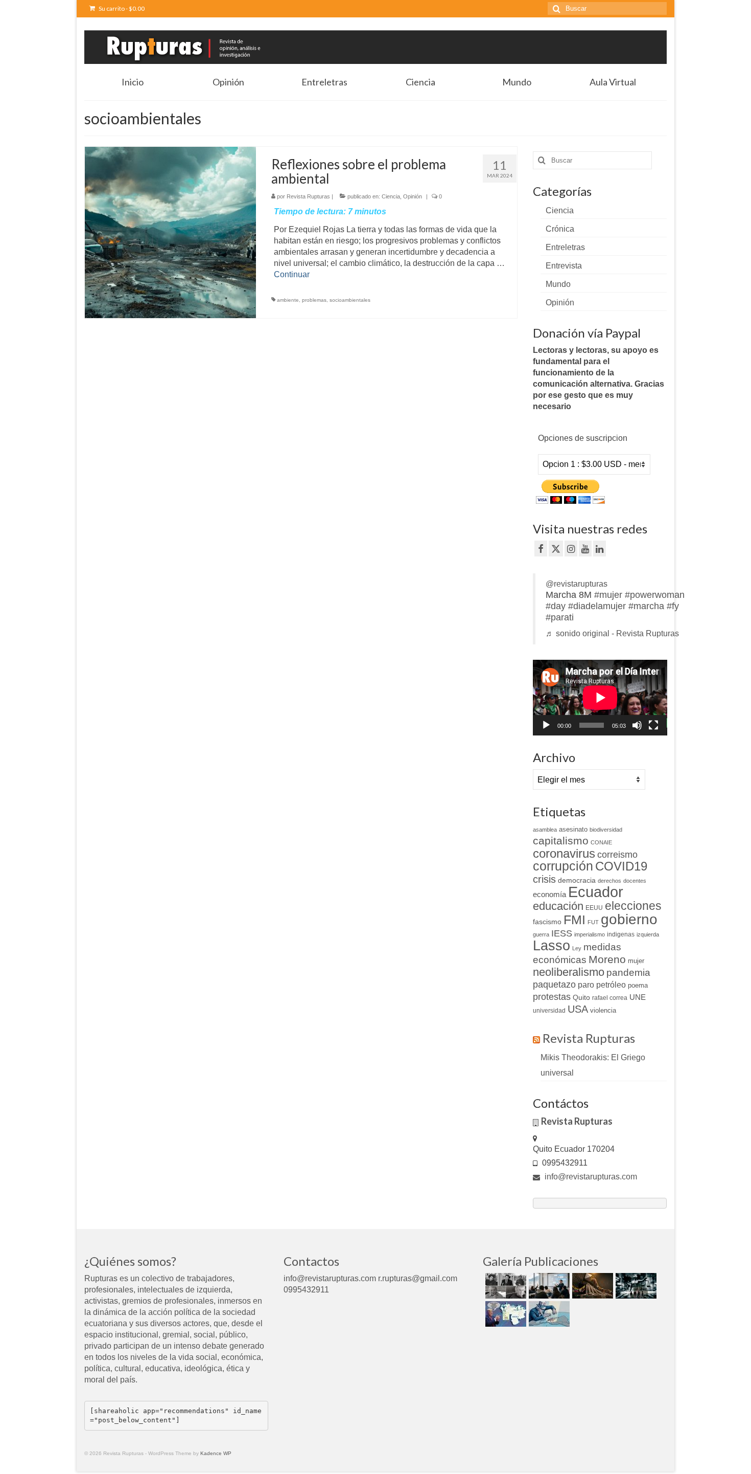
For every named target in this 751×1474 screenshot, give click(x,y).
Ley (576, 948)
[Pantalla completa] (653, 725)
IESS (561, 933)
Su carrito (121, 8)
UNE (637, 997)
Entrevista (564, 265)
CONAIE (601, 842)
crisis (544, 879)
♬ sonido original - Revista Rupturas (612, 633)
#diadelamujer (597, 606)
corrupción (563, 866)
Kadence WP (215, 1453)
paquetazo (554, 984)
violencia (603, 1010)
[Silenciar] (637, 725)
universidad (549, 1010)
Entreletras (565, 247)
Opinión (412, 196)
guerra (541, 934)
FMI (574, 919)
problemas (314, 300)
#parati (560, 617)
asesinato (573, 829)
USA (578, 1009)
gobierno (629, 919)
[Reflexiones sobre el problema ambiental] (170, 232)
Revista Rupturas (308, 196)
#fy (673, 606)
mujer (636, 961)
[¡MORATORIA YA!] (591, 1286)
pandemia (628, 972)
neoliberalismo (568, 972)
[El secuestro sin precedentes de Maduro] (504, 1314)
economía (549, 894)
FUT (593, 922)
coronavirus (564, 853)
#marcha (646, 606)
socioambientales (350, 300)
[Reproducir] (546, 725)
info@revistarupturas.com (590, 1176)
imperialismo (589, 934)
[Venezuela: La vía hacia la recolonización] (548, 1314)
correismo (617, 855)
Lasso (551, 945)
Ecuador (595, 891)
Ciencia (391, 196)
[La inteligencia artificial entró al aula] (548, 1286)
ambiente (288, 300)
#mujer (608, 595)
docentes (634, 881)
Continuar (292, 274)
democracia (577, 880)
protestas (552, 997)
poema (638, 985)
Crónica (560, 229)
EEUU (594, 907)
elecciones (633, 905)
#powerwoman (655, 595)
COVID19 (621, 866)
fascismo (547, 922)
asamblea (545, 830)
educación (558, 906)
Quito (581, 997)
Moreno (607, 959)
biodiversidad (606, 830)
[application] (600, 697)
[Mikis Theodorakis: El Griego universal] (504, 1286)
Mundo (558, 284)
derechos (609, 881)
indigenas (621, 934)
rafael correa (609, 997)
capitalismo (561, 840)
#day (556, 606)
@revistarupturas (576, 583)
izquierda (648, 934)
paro (586, 984)
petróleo (611, 984)
